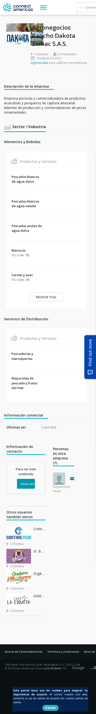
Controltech (39, 528)
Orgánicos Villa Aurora (39, 573)
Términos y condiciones (63, 651)
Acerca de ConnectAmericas (23, 651)
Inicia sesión (28, 484)
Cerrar (50, 708)
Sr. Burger (39, 551)
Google (79, 666)
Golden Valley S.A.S (39, 595)
